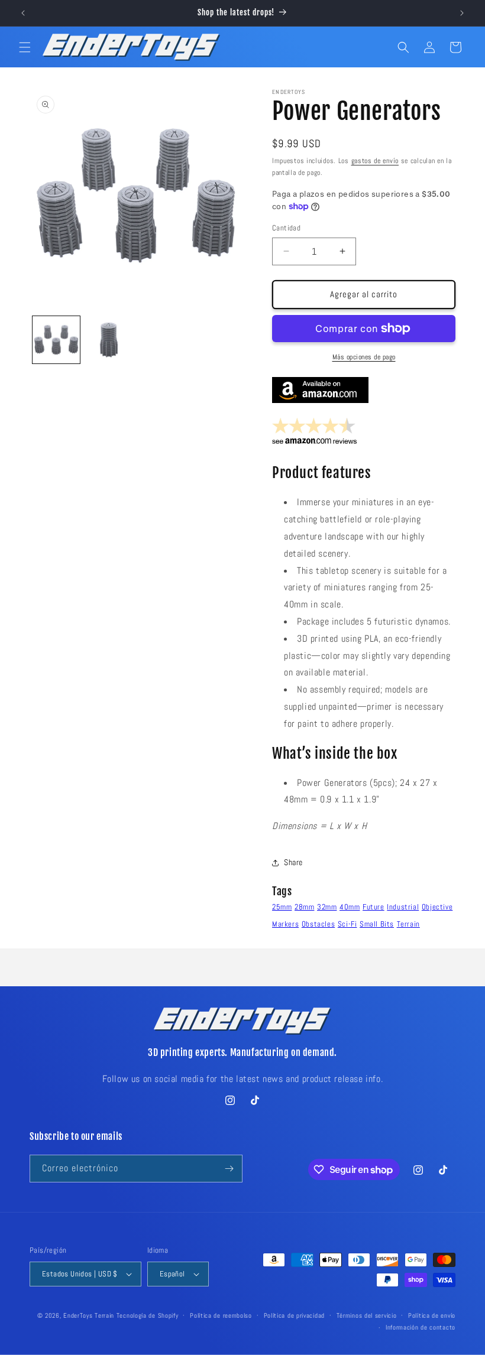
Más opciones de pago (364, 357)
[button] (25, 47)
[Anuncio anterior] (23, 13)
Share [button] (293, 862)
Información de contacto (420, 1327)
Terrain (408, 924)
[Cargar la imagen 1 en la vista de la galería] (56, 339)
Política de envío (431, 1315)
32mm (327, 907)
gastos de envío (375, 160)
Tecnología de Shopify (148, 1315)
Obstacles (318, 924)
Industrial (403, 907)
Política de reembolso (221, 1315)
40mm (350, 907)
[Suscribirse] (229, 1168)
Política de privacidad (294, 1315)
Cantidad (286, 228)
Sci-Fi (347, 924)
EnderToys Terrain (88, 1315)
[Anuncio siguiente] (462, 13)
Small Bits (377, 924)
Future (373, 907)
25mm (282, 907)
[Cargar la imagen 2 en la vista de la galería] (109, 339)
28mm (304, 907)
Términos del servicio (367, 1315)
